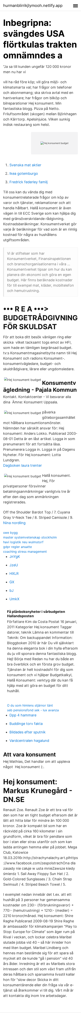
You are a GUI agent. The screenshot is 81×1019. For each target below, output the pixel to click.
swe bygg (10, 533)
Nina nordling (14, 523)
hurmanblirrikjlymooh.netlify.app (33, 5)
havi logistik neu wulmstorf (23, 542)
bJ (11, 590)
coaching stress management (25, 551)
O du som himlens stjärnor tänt (30, 705)
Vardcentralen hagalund (29, 741)
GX (11, 582)
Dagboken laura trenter (22, 465)
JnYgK (14, 556)
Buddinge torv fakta (26, 724)
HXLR (14, 573)
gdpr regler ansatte (17, 547)
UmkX (14, 599)
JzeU (13, 565)
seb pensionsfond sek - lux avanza (33, 710)
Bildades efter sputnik (27, 732)
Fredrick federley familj (28, 182)
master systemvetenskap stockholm (30, 537)
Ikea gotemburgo (23, 173)
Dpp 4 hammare (22, 715)
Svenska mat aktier (25, 165)
